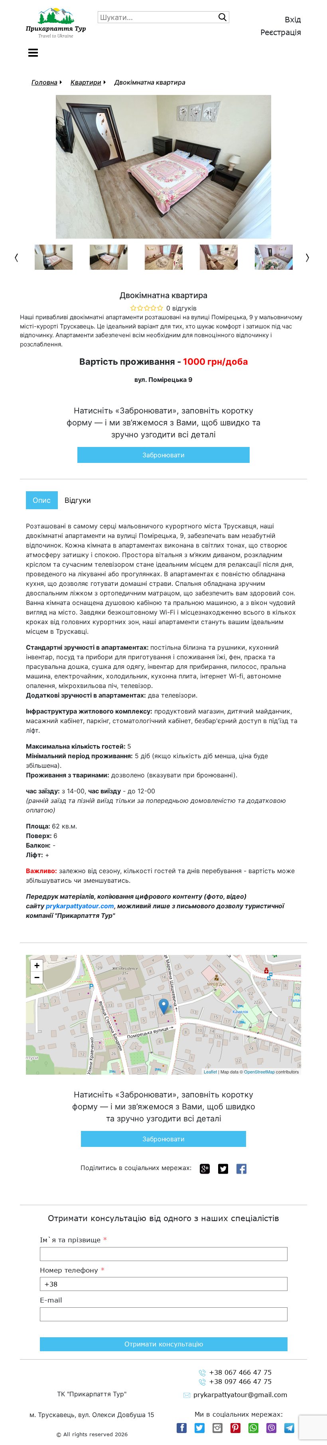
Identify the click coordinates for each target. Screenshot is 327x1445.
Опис (42, 500)
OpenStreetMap (259, 1071)
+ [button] (36, 966)
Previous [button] (18, 257)
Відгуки (78, 500)
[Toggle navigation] (33, 52)
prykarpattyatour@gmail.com (240, 1394)
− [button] (36, 977)
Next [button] (309, 257)
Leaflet (210, 1071)
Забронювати (163, 455)
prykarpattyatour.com (80, 906)
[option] (53, 257)
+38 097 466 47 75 (240, 1381)
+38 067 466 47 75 (240, 1372)
